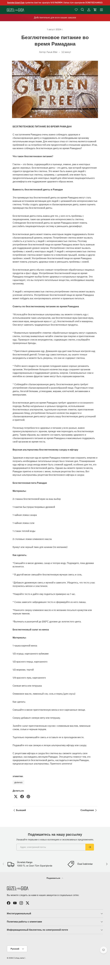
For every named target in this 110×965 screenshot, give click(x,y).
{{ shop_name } (19, 958)
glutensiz (18, 782)
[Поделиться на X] (16, 796)
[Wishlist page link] (76, 9)
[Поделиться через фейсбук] (22, 796)
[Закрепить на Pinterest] (28, 796)
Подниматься (54, 878)
